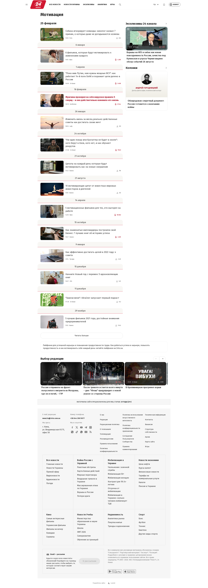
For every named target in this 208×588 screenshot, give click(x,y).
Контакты (149, 420)
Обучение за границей (87, 540)
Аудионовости (52, 479)
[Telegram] (86, 427)
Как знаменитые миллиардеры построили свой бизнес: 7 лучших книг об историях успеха (90, 231)
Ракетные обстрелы (86, 467)
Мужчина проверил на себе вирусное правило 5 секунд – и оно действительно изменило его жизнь (92, 99)
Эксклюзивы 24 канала (141, 23)
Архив (147, 437)
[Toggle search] (120, 4)
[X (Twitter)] (77, 427)
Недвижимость (115, 514)
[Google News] (86, 432)
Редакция (104, 420)
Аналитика (102, 4)
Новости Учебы (85, 514)
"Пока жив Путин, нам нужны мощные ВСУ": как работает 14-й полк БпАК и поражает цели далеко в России (92, 76)
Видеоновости (53, 475)
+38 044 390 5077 (77, 418)
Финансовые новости (149, 472)
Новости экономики (149, 460)
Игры (112, 4)
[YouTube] (81, 427)
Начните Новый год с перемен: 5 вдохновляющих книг (91, 276)
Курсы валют (145, 468)
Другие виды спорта (148, 534)
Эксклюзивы (88, 4)
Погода (49, 483)
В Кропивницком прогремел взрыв (143, 387)
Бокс (141, 518)
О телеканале (105, 429)
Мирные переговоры (87, 475)
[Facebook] (72, 427)
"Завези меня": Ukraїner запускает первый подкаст (92, 298)
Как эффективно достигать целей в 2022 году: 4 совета (90, 254)
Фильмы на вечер (54, 529)
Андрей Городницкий (147, 88)
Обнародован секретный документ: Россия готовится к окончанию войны (146, 103)
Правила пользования (108, 444)
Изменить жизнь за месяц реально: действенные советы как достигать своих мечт (91, 121)
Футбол (142, 522)
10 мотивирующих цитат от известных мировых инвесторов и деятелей (90, 187)
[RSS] (90, 432)
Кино (48, 514)
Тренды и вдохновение (119, 526)
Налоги (142, 482)
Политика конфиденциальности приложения (131, 428)
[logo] (38, 4)
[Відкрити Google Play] (115, 571)
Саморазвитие (84, 536)
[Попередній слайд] (156, 359)
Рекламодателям (106, 439)
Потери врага (83, 496)
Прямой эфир (52, 472)
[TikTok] (77, 432)
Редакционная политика (109, 424)
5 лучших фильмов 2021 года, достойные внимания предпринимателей (92, 320)
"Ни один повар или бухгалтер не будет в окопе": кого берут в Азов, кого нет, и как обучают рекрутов (91, 143)
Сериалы (50, 537)
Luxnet (113, 583)
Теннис (142, 526)
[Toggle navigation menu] (27, 4)
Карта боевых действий (88, 471)
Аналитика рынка (116, 518)
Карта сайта (150, 442)
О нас (102, 415)
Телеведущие (105, 434)
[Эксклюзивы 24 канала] (166, 23)
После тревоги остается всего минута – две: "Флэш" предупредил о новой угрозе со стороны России (103, 390)
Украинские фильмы (56, 525)
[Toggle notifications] (164, 4)
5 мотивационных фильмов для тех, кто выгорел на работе (93, 209)
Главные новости (54, 464)
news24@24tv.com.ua (51, 418)
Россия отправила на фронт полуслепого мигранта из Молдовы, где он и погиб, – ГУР (60, 390)
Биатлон (142, 530)
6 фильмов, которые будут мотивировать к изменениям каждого (88, 54)
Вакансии (149, 424)
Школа (80, 528)
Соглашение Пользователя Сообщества (128, 439)
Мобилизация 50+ (116, 474)
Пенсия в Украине (147, 486)
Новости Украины (72, 4)
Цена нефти (144, 464)
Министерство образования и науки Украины (87, 521)
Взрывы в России (85, 492)
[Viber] (72, 432)
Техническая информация (155, 415)
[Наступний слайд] (163, 359)
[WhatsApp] (81, 432)
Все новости (54, 4)
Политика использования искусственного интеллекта (133, 418)
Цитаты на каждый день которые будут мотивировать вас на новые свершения (86, 165)
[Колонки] (166, 67)
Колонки (131, 68)
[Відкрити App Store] (129, 571)
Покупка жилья (115, 522)
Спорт (142, 514)
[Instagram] (90, 427)
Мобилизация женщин (118, 478)
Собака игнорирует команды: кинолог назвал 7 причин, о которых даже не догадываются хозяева (92, 32)
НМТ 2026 (81, 532)
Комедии (50, 533)
